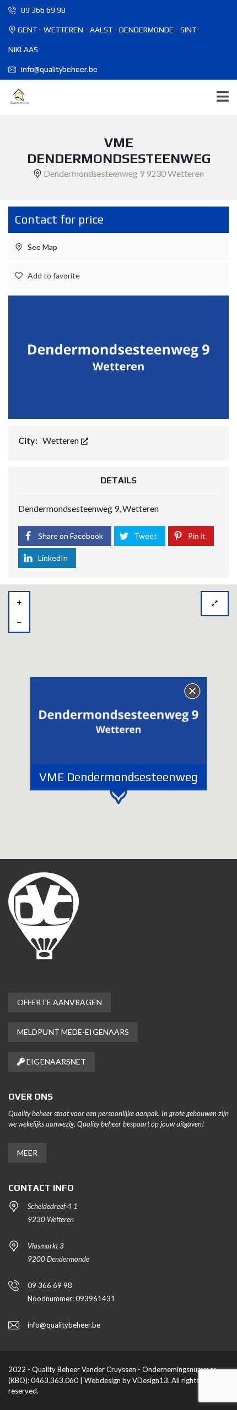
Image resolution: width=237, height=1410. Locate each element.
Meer (27, 1152)
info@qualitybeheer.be (58, 69)
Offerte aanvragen (59, 1002)
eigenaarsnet (55, 1061)
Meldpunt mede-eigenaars (73, 1031)
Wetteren (61, 440)
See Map (41, 247)
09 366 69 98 (42, 9)
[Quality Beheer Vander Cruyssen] (15, 97)
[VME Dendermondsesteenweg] (118, 355)
